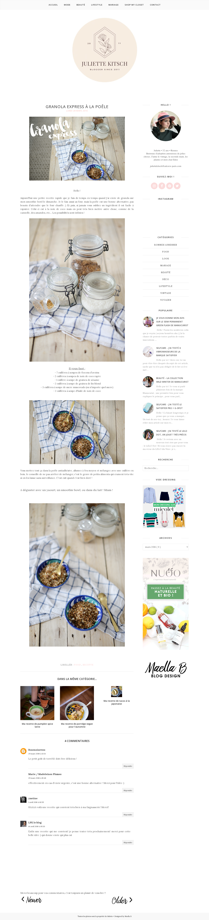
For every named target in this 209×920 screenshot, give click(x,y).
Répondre (128, 766)
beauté (166, 272)
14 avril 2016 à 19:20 (36, 826)
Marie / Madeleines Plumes (45, 774)
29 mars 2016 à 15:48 (37, 778)
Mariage (165, 265)
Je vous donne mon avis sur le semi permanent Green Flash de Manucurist (172, 321)
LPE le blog (34, 822)
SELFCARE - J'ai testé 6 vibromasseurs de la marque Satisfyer (168, 351)
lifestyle (165, 286)
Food (77, 665)
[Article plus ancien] (122, 900)
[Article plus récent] (31, 900)
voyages (165, 300)
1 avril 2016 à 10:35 (36, 802)
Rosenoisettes (36, 749)
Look (165, 258)
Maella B (128, 916)
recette (88, 665)
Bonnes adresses (165, 245)
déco (165, 279)
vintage (165, 293)
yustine (32, 798)
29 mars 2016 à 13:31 (37, 754)
